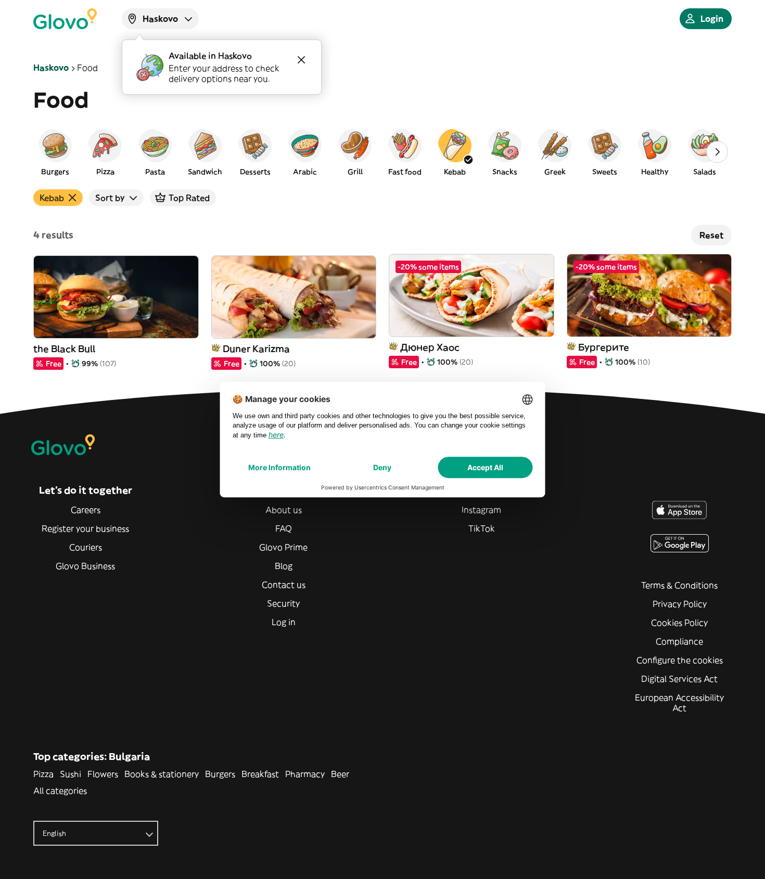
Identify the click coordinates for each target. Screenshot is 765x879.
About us (283, 510)
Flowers (102, 774)
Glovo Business (85, 566)
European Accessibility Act (679, 702)
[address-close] (301, 59)
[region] (382, 152)
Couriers (85, 547)
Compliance (679, 641)
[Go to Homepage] (65, 18)
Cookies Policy (679, 622)
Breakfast (260, 774)
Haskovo (51, 67)
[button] (55, 152)
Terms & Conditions (679, 585)
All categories (60, 790)
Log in (284, 622)
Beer (340, 774)
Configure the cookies (679, 660)
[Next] (717, 151)
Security (283, 603)
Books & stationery (161, 774)
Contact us (283, 584)
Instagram (481, 510)
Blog (283, 566)
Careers (85, 510)
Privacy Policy (680, 604)
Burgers (220, 774)
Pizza (43, 774)
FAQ (283, 528)
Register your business (85, 528)
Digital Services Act (679, 679)
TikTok (481, 528)
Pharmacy (305, 774)
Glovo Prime (283, 547)
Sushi (70, 774)
